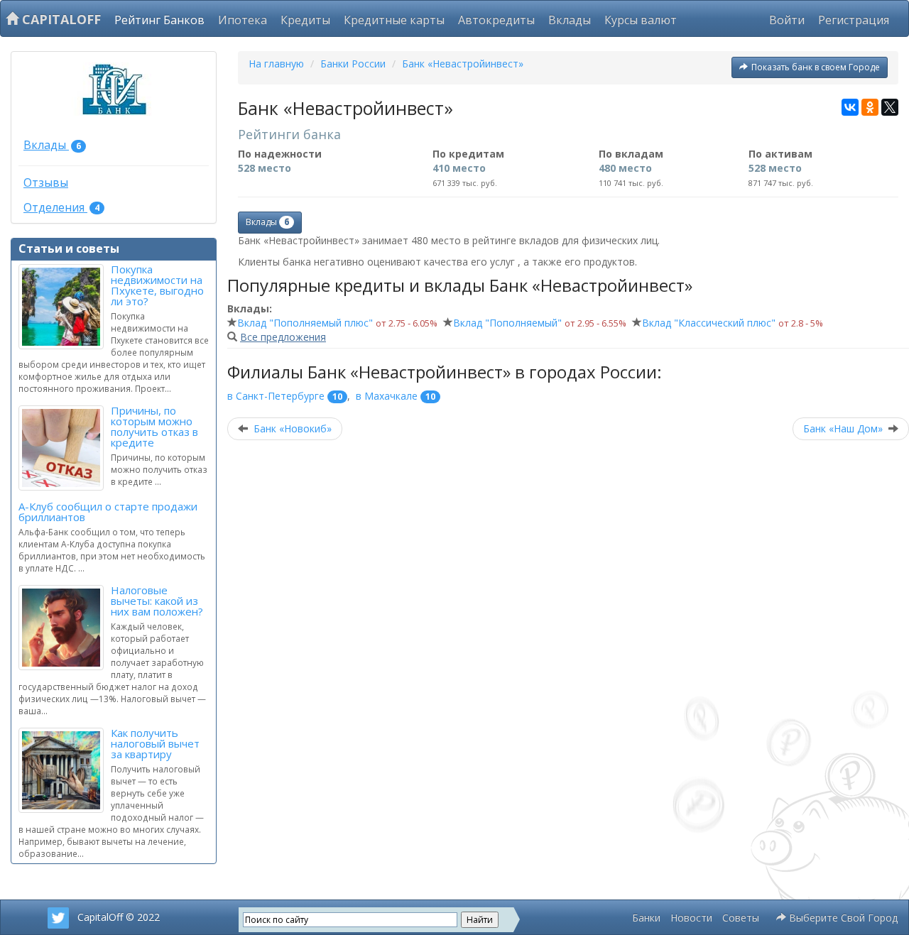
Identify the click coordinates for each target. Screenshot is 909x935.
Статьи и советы (68, 248)
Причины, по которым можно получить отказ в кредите (154, 426)
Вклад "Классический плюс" (708, 322)
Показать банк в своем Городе (815, 67)
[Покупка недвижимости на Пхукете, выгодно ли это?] (64, 306)
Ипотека (242, 20)
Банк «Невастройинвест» (462, 63)
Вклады (569, 20)
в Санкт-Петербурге (276, 396)
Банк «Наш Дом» (843, 428)
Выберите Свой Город (842, 917)
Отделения (61, 207)
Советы (740, 917)
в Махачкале (387, 396)
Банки (646, 917)
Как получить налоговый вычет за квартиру (155, 743)
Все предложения (283, 337)
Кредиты (305, 20)
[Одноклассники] (869, 107)
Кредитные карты (394, 20)
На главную (276, 63)
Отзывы (45, 182)
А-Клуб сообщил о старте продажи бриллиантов (107, 511)
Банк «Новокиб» (293, 428)
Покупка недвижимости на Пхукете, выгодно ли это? (157, 285)
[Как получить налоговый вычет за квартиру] (64, 770)
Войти (787, 20)
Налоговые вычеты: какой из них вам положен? (157, 600)
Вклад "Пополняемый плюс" (305, 322)
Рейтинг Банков (159, 20)
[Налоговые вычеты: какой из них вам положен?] (64, 627)
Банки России (353, 63)
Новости (691, 917)
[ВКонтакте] (850, 107)
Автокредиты (496, 20)
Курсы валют (640, 20)
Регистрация (853, 20)
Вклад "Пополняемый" (507, 322)
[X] (889, 107)
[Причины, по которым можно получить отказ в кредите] (64, 448)
